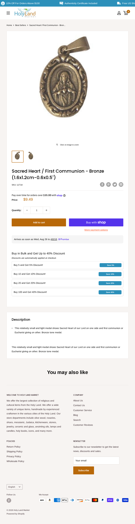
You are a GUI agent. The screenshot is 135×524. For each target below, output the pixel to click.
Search (77, 420)
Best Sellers (20, 25)
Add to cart (39, 222)
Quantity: (16, 210)
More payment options (96, 230)
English (11, 487)
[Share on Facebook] (102, 184)
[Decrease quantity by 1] (27, 210)
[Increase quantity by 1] (46, 210)
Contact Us (79, 405)
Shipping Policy (14, 451)
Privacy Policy (14, 456)
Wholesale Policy (15, 461)
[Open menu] (8, 13)
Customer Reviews (83, 425)
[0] (126, 13)
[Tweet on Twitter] (114, 184)
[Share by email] (121, 184)
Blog (75, 415)
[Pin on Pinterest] (108, 184)
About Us (78, 400)
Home (9, 25)
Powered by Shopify (16, 514)
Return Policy (13, 446)
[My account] (119, 13)
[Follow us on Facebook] (9, 500)
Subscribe (83, 470)
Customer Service (82, 410)
